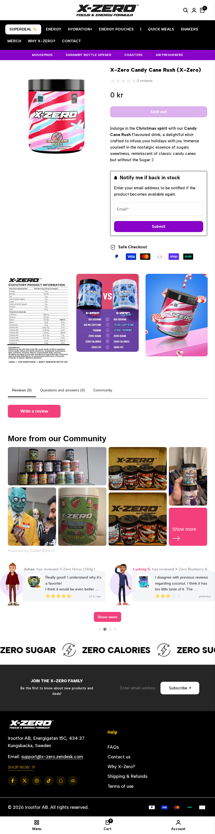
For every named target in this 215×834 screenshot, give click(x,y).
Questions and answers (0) (62, 390)
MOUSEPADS (42, 55)
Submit (158, 226)
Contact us (119, 756)
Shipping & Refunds (127, 776)
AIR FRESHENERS (169, 55)
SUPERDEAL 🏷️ (23, 29)
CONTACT (71, 41)
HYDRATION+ (80, 29)
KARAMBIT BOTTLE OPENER (88, 55)
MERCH (14, 41)
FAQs (113, 747)
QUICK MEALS (161, 29)
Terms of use (120, 786)
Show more (107, 617)
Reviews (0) (22, 390)
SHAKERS (189, 29)
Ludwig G (141, 569)
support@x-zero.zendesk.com (52, 756)
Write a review (34, 411)
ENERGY (53, 29)
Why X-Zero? (121, 766)
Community (102, 390)
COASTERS (133, 55)
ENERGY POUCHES (116, 29)
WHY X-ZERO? (41, 41)
